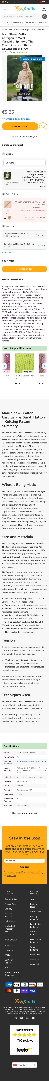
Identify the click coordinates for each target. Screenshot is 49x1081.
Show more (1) (8, 252)
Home (4, 29)
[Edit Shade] (7, 218)
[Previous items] (4, 366)
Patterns (17, 23)
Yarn (6, 23)
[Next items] (44, 366)
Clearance (34, 959)
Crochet (42, 23)
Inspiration (35, 954)
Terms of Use (11, 899)
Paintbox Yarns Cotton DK (24, 377)
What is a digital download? (18, 119)
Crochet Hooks (37, 911)
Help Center (10, 921)
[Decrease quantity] (26, 217)
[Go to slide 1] (23, 104)
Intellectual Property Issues (10, 929)
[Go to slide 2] (26, 104)
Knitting (30, 23)
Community (35, 964)
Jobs (7, 967)
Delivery (8, 908)
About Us (9, 945)
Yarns (32, 899)
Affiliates (8, 955)
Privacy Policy (11, 876)
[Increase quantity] (33, 217)
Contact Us (10, 950)
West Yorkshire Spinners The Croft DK (31, 761)
